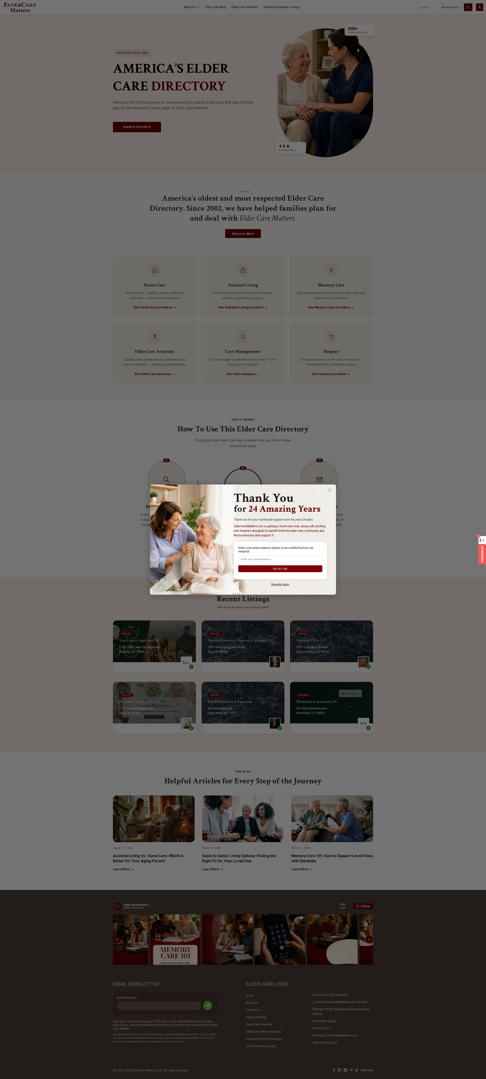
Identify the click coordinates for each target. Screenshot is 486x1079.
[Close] (330, 490)
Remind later (280, 584)
